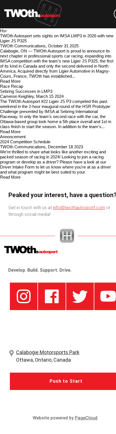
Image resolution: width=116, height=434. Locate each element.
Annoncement (13, 136)
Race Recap (11, 86)
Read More (10, 81)
